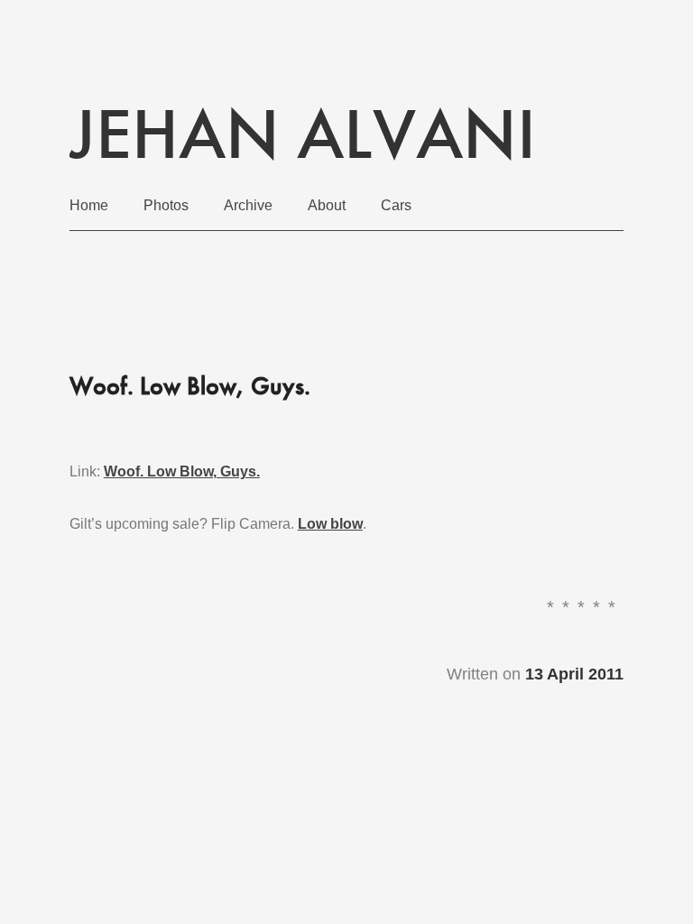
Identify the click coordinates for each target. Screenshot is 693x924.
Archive (248, 205)
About (327, 205)
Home (88, 205)
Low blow (330, 523)
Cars (396, 205)
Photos (166, 205)
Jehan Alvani (302, 133)
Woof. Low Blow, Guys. (182, 471)
